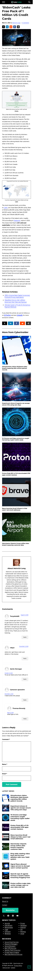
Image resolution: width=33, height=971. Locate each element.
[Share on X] (3, 26)
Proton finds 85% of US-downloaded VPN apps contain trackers (16, 474)
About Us (5, 901)
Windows (8, 934)
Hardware (23, 926)
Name (4, 764)
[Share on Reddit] (11, 26)
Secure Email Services (12, 942)
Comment (6, 739)
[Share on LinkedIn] (7, 26)
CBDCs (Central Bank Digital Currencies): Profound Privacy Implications (17, 296)
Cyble (5, 208)
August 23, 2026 (24, 615)
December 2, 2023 (9, 694)
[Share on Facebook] (14, 26)
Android (23, 928)
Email (4, 774)
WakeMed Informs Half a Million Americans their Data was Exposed (16, 301)
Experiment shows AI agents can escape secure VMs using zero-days (16, 404)
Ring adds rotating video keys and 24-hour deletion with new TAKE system (20, 856)
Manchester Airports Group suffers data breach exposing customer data (15, 544)
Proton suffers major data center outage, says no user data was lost (20, 885)
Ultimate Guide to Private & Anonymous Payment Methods (17, 306)
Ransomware (9, 928)
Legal (6, 930)
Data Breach (8, 926)
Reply (24, 637)
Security (7, 923)
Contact (4, 905)
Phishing (23, 932)
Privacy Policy (18, 966)
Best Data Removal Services (13, 954)
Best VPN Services (10, 948)
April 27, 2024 (10, 713)
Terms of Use (6, 968)
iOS (21, 930)
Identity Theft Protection (12, 950)
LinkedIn (20, 315)
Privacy (22, 923)
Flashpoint (17, 221)
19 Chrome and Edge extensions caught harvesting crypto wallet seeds (15, 439)
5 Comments (25, 23)
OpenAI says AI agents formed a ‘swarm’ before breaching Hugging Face (20, 875)
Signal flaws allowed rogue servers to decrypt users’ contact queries (20, 866)
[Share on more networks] (18, 26)
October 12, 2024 (9, 673)
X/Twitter (7, 315)
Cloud (22, 934)
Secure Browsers (10, 946)
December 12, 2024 (23, 646)
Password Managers (11, 944)
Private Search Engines (12, 952)
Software (8, 932)
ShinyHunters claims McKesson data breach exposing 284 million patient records (14, 368)
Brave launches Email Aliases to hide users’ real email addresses (14, 509)
